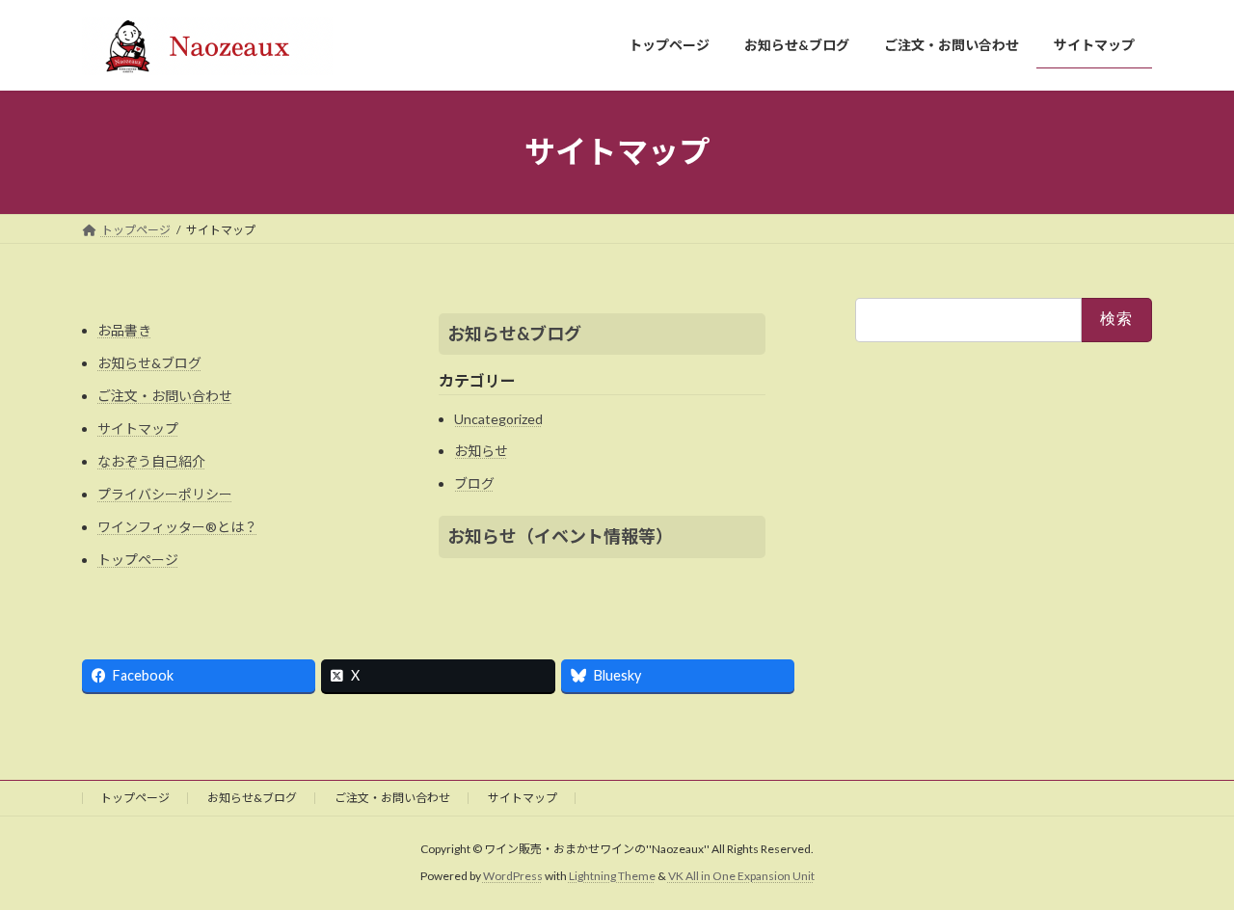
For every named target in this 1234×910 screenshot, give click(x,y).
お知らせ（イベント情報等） (560, 536)
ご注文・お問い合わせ (164, 396)
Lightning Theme (612, 876)
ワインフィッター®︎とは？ (177, 527)
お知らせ (481, 450)
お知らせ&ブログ (149, 363)
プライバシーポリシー (164, 494)
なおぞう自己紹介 (151, 461)
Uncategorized (498, 419)
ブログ (474, 483)
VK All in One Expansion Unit (741, 876)
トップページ (137, 559)
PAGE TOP (1186, 864)
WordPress (513, 876)
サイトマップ (137, 428)
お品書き (124, 330)
